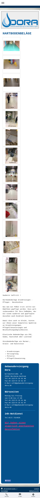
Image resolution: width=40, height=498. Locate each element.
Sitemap (4, 491)
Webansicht (34, 491)
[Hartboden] (11, 119)
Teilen (8, 480)
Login (36, 489)
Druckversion (9, 489)
